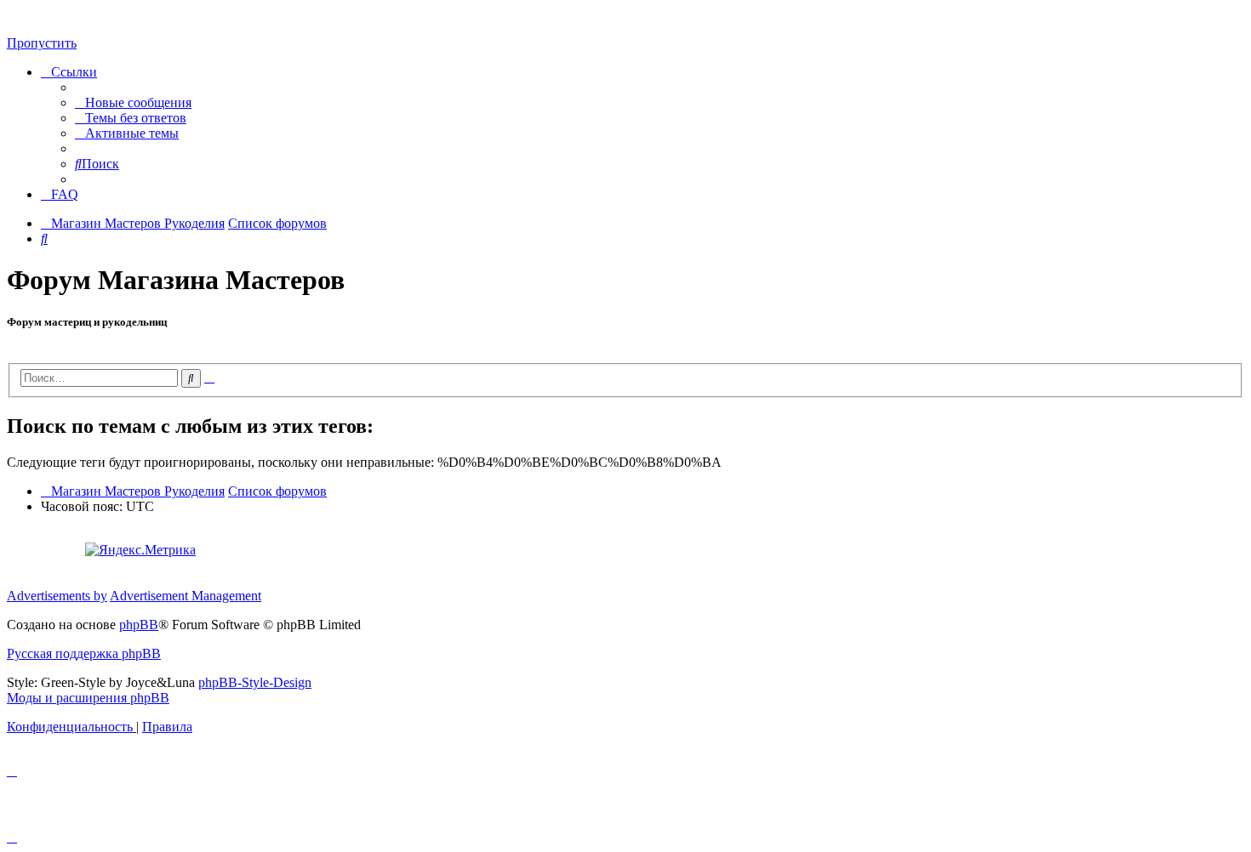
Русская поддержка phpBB (84, 653)
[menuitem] (133, 102)
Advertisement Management (185, 595)
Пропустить (42, 43)
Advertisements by (57, 595)
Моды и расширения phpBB (88, 697)
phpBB (138, 624)
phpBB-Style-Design (254, 682)
